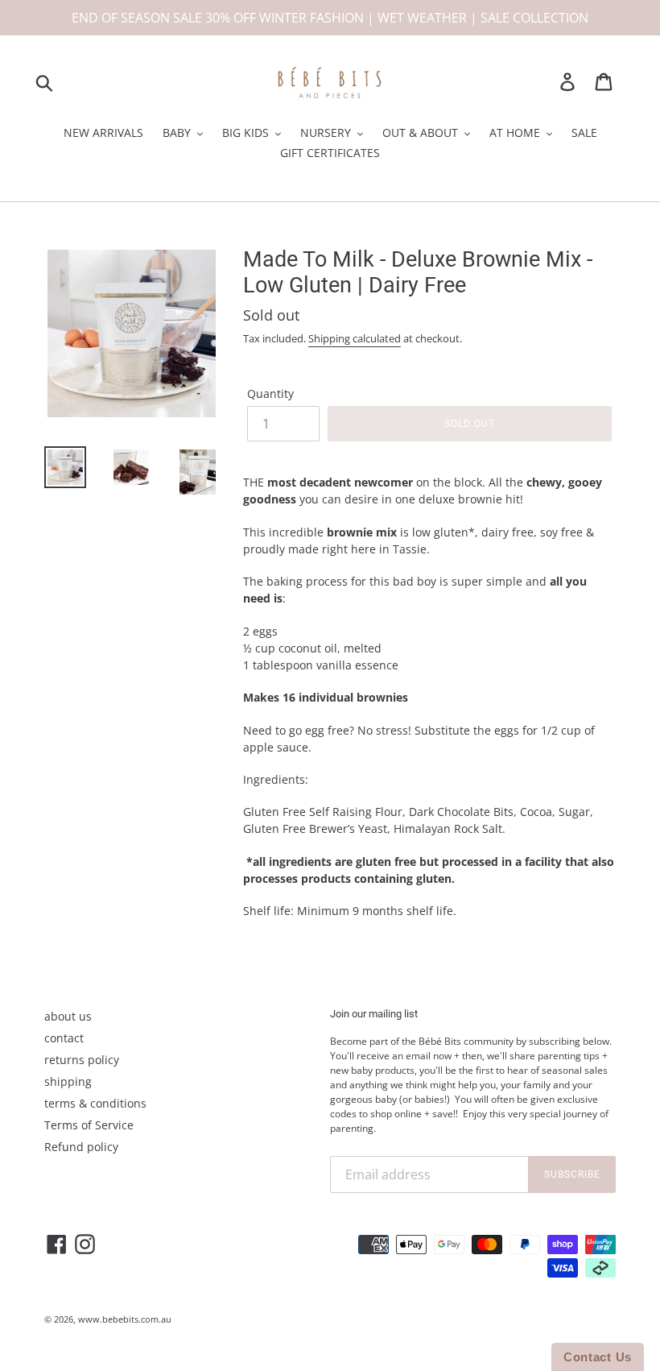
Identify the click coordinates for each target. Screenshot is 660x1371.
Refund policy (81, 1146)
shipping (68, 1081)
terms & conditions (95, 1103)
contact (64, 1038)
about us (68, 1016)
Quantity (270, 393)
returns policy (81, 1059)
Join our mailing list (374, 1014)
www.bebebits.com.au (124, 1319)
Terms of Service (89, 1125)
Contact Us (597, 1357)
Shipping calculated (354, 338)
